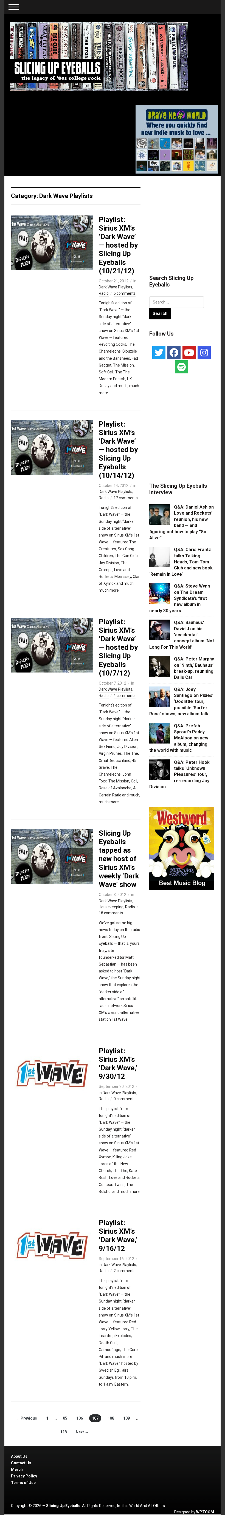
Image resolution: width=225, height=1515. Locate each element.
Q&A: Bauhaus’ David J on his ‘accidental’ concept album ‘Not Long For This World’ (181, 635)
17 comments (126, 498)
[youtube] (189, 352)
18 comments (111, 913)
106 (79, 1418)
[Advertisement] (187, 219)
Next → (82, 1432)
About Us (19, 1456)
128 (63, 1432)
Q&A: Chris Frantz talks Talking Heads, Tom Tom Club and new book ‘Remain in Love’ (181, 562)
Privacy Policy (24, 1476)
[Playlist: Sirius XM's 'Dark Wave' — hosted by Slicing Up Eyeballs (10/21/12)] (52, 242)
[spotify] (181, 366)
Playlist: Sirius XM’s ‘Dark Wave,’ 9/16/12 (118, 1236)
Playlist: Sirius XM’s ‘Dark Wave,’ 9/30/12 (118, 1064)
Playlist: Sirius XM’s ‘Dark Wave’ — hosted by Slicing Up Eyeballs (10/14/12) (118, 450)
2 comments (125, 1271)
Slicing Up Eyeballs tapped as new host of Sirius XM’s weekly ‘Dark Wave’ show (119, 859)
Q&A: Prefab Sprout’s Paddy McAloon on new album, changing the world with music (178, 738)
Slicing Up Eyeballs (63, 1505)
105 (64, 1418)
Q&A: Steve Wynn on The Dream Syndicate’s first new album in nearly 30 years (179, 598)
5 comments (125, 293)
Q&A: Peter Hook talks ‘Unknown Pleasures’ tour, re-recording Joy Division (179, 775)
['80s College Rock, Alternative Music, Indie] (99, 56)
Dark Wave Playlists (115, 287)
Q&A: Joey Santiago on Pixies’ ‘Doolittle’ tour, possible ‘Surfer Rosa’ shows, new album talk (181, 702)
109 (126, 1418)
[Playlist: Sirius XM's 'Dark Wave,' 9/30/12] (52, 1073)
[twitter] (158, 352)
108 (111, 1418)
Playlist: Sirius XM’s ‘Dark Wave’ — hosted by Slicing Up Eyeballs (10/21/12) (118, 245)
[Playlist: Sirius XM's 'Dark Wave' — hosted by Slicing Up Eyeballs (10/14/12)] (52, 447)
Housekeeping (111, 907)
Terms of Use (23, 1482)
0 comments (125, 1099)
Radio (104, 293)
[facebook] (174, 352)
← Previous (26, 1418)
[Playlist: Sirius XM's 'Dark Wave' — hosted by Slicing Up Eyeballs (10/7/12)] (52, 644)
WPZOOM (205, 1512)
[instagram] (204, 352)
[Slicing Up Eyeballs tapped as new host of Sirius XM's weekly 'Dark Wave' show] (52, 856)
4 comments (125, 695)
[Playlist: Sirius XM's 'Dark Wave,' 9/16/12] (52, 1246)
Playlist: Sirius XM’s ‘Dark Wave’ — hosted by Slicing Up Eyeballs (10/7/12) (118, 647)
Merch (17, 1469)
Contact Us (21, 1463)
